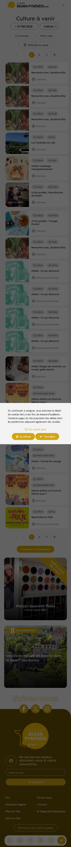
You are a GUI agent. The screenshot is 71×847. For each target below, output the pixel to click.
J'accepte (49, 436)
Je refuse (25, 436)
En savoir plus (37, 429)
